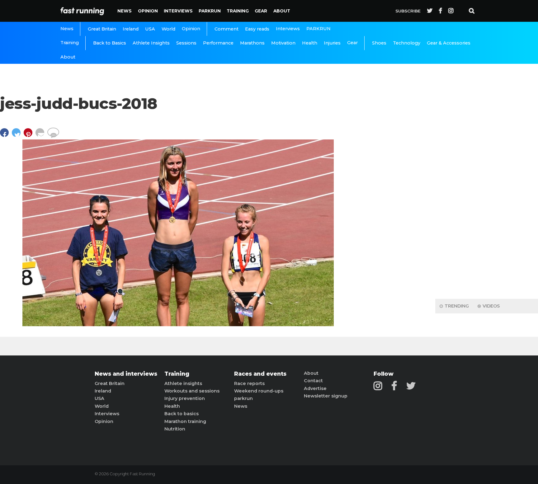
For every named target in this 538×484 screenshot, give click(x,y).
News (124, 10)
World (168, 29)
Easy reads (257, 29)
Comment (226, 29)
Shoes (379, 43)
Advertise (315, 388)
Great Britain (102, 29)
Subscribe (408, 10)
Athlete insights (183, 383)
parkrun (243, 398)
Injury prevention (184, 398)
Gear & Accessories (448, 43)
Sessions (186, 43)
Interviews (178, 10)
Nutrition (174, 429)
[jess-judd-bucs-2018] (178, 324)
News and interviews (126, 374)
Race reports (249, 383)
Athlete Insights (151, 43)
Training (238, 10)
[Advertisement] (486, 196)
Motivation (283, 43)
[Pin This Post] (29, 136)
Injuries (332, 43)
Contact (313, 380)
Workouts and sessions (191, 391)
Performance (218, 43)
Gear (261, 10)
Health (309, 43)
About (281, 10)
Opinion (148, 10)
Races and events (260, 374)
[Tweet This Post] (18, 136)
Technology (406, 43)
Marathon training (185, 421)
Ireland (131, 29)
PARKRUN (210, 10)
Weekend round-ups (258, 391)
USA (150, 29)
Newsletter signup (325, 396)
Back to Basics (109, 43)
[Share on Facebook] (6, 136)
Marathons (252, 43)
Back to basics (181, 413)
